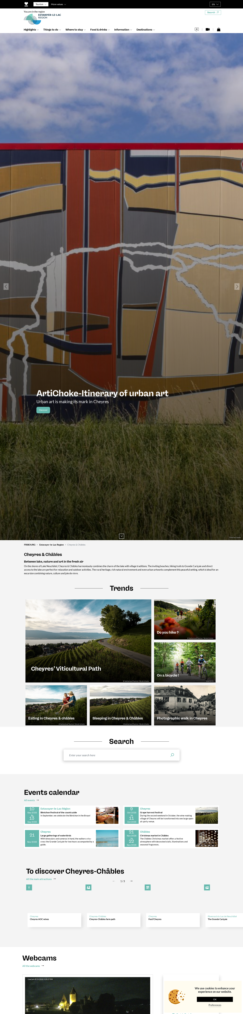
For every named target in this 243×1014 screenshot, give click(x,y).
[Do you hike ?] (185, 619)
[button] (6, 286)
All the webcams (31, 965)
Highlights (30, 29)
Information (121, 29)
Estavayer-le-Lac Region (51, 544)
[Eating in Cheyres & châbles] (56, 705)
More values (57, 4)
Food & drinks (98, 29)
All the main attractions (39, 879)
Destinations (144, 29)
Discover (43, 410)
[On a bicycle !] (185, 662)
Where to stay (74, 29)
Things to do (50, 29)
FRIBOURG (29, 544)
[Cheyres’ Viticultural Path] (88, 640)
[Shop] (219, 29)
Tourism (39, 4)
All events (29, 800)
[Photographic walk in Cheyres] (185, 705)
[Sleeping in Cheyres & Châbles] (120, 705)
